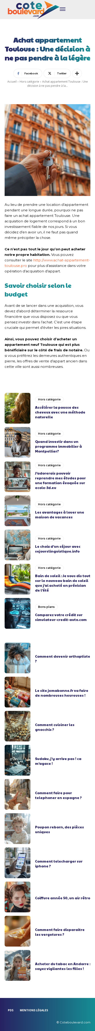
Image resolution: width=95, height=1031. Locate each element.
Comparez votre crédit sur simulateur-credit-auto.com (61, 617)
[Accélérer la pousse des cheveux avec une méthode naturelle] (17, 408)
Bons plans (46, 607)
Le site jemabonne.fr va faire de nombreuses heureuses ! (61, 693)
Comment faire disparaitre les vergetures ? (60, 932)
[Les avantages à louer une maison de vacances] (17, 510)
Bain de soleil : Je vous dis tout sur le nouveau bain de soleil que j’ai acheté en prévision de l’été (62, 582)
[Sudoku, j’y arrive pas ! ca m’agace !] (17, 760)
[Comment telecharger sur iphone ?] (17, 862)
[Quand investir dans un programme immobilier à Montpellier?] (17, 442)
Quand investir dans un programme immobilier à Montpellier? (58, 446)
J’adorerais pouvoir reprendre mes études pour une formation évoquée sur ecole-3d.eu (60, 480)
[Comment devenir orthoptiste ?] (17, 658)
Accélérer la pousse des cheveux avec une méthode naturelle (60, 412)
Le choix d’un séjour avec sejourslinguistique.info (57, 548)
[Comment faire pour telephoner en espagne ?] (17, 794)
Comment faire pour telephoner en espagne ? (58, 795)
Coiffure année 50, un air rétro (62, 897)
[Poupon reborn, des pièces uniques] (17, 828)
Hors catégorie (29, 82)
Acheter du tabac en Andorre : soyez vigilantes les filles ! (62, 966)
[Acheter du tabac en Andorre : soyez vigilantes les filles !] (17, 965)
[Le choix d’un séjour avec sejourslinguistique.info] (17, 545)
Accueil (12, 82)
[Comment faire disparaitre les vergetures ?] (17, 931)
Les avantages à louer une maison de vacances (59, 514)
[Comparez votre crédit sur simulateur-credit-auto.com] (17, 613)
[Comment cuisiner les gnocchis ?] (17, 726)
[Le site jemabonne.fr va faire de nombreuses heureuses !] (17, 692)
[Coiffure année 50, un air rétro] (17, 897)
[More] (77, 73)
